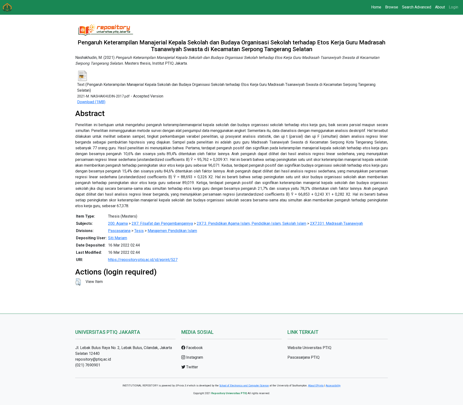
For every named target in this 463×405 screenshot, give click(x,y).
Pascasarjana (119, 230)
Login (453, 7)
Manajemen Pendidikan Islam (172, 230)
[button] (78, 282)
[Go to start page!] (7, 7)
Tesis (139, 230)
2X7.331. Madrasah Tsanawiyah (336, 223)
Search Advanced (416, 7)
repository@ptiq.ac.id (93, 359)
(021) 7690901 (87, 365)
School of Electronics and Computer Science (244, 385)
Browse (391, 7)
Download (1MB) (91, 102)
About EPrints (316, 385)
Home (376, 7)
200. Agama (118, 223)
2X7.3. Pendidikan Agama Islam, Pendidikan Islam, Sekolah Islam (251, 223)
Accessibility (333, 385)
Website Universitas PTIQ (309, 347)
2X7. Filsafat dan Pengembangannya (162, 223)
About (440, 7)
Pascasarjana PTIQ (303, 357)
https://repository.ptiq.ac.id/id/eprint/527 (142, 259)
